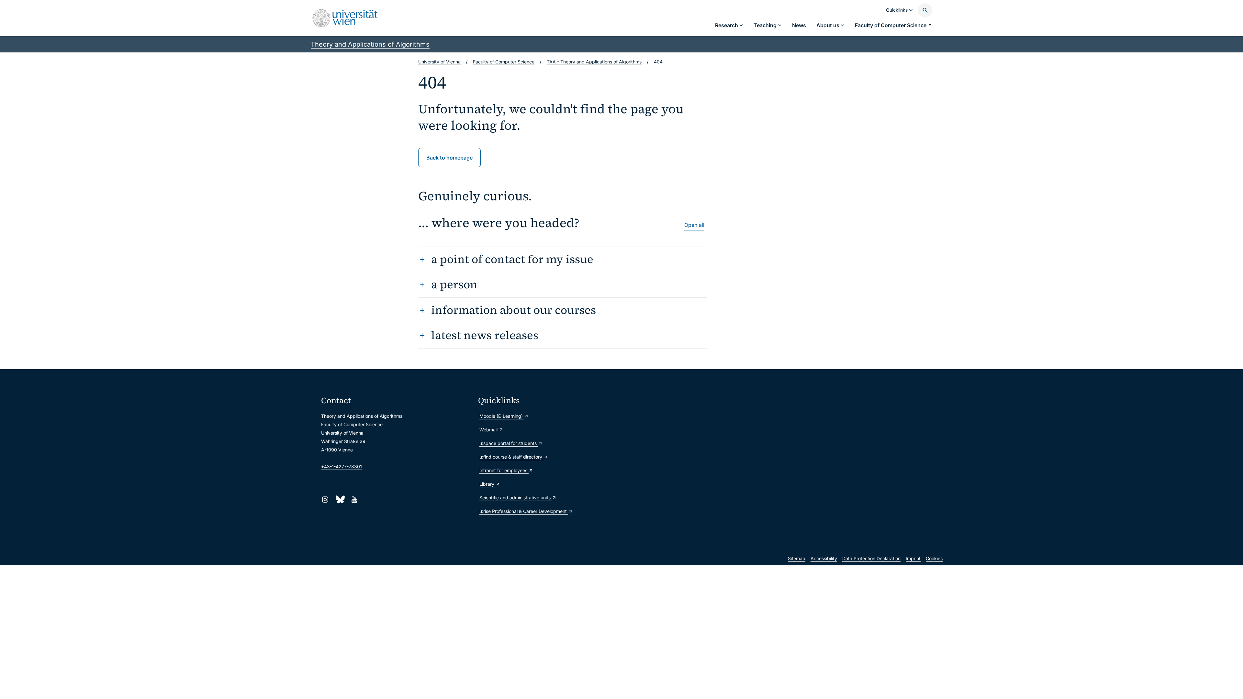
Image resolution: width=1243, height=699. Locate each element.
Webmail (489, 429)
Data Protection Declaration (871, 558)
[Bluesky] (339, 499)
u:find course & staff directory (511, 457)
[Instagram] (325, 499)
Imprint (913, 558)
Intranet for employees (504, 470)
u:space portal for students (508, 443)
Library (487, 484)
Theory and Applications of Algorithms (370, 44)
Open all (694, 225)
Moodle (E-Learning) (501, 416)
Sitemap (796, 558)
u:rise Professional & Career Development (523, 511)
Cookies (934, 558)
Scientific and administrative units (515, 497)
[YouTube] (354, 499)
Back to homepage (449, 157)
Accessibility (824, 558)
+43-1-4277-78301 (341, 466)
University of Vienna (439, 61)
